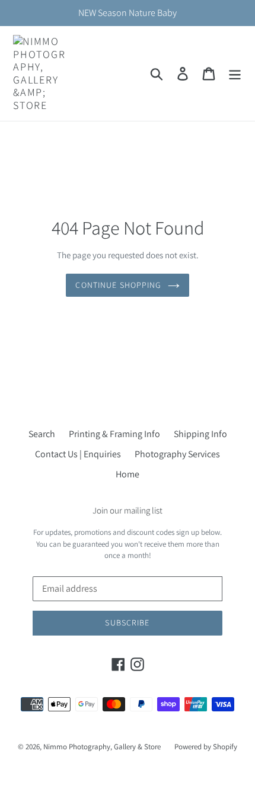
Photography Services (177, 454)
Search (41, 434)
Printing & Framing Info (114, 434)
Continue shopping (118, 285)
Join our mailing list (127, 510)
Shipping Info (200, 434)
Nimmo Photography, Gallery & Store (102, 747)
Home (127, 474)
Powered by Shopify (205, 747)
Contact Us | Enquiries (78, 454)
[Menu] (235, 73)
